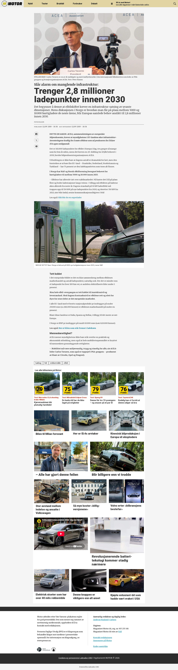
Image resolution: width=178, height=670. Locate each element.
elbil (66, 363)
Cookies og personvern (69, 658)
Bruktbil (60, 3)
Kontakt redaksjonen (102, 637)
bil (46, 363)
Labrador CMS (86, 658)
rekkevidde (55, 363)
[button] (38, 389)
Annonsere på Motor (102, 640)
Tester (45, 3)
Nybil (30, 3)
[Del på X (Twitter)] (36, 140)
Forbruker (77, 3)
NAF (120, 632)
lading (38, 363)
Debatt (94, 3)
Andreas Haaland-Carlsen (104, 620)
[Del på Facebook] (36, 134)
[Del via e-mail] (36, 146)
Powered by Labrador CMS (89, 667)
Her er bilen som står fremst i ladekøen (77, 328)
